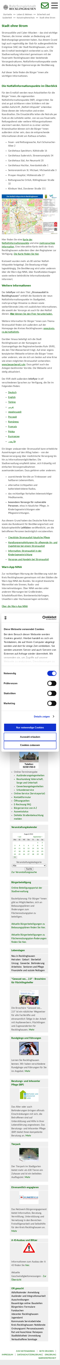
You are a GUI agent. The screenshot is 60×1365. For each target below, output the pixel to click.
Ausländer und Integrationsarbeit (28, 1296)
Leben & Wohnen (24, 14)
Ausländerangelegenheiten (30, 775)
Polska (11, 431)
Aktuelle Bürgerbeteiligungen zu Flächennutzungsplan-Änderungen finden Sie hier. (28, 938)
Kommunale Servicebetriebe (26, 1321)
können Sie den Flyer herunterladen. (31, 314)
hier (27, 1265)
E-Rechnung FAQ (22, 804)
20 (28, 851)
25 (19, 854)
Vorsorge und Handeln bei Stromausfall (28, 559)
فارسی (12, 441)
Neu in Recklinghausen (23, 956)
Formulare (29, 1307)
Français (12, 426)
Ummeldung (34, 1336)
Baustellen (37, 1303)
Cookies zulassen (30, 745)
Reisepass (37, 1332)
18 (19, 851)
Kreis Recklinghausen (22, 1325)
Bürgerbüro (17, 1307)
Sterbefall (36, 959)
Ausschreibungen (20, 1300)
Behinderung (37, 963)
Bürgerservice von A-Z (25, 808)
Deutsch (12, 392)
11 (19, 848)
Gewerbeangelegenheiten (29, 786)
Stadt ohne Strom (47, 18)
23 (42, 851)
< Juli (19, 837)
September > (37, 837)
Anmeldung (33, 1292)
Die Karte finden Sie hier (26, 254)
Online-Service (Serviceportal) (29, 793)
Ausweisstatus (21, 811)
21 (33, 851)
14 (33, 848)
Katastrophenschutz (26, 18)
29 (38, 854)
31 (15, 857)
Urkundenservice (25, 790)
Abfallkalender (19, 1292)
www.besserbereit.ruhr (13, 364)
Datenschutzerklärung (29, 1355)
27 (28, 854)
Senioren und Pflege (33, 967)
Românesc (13, 422)
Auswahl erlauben (30, 736)
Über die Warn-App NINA (15, 606)
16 (42, 848)
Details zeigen (42, 716)
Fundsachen (17, 1310)
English (12, 397)
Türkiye (12, 402)
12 (24, 848)
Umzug (15, 963)
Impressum (7, 1355)
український (14, 412)
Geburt (25, 959)
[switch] (51, 683)
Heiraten (15, 959)
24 (15, 854)
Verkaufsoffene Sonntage (24, 1339)
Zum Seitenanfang (25, 1351)
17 (15, 851)
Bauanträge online (21, 1303)
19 (24, 851)
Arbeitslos (16, 967)
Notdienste (39, 1325)
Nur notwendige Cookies (30, 727)
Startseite (7, 14)
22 (38, 851)
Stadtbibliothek (19, 1336)
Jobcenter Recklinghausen (24, 1314)
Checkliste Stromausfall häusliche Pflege (29, 537)
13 (28, 848)
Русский (12, 417)
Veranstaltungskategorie (29, 862)
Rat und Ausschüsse (21, 1332)
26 (24, 854)
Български (14, 436)
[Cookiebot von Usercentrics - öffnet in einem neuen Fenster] (42, 618)
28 (33, 854)
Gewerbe (25, 963)
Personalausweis (35, 1328)
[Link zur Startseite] (19, 9)
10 (15, 848)
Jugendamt (17, 1317)
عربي (11, 407)
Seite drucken (46, 1351)
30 (42, 854)
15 (38, 848)
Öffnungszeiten (21, 801)
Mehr (32, 1030)
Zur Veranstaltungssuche (24, 872)
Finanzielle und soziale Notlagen (28, 970)
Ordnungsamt (18, 1328)
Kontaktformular (22, 797)
